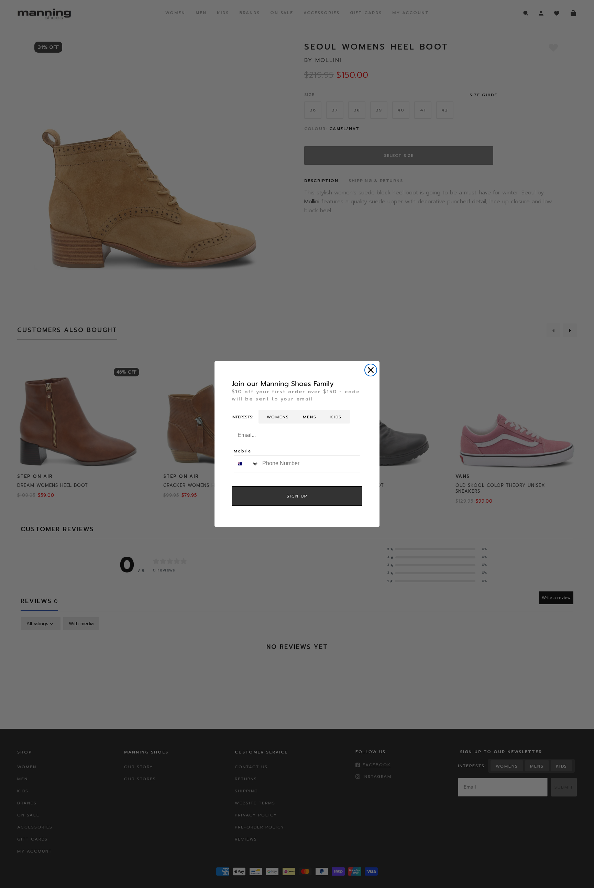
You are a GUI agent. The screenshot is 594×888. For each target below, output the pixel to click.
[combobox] (246, 464)
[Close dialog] (371, 370)
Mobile (242, 451)
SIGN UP (297, 496)
